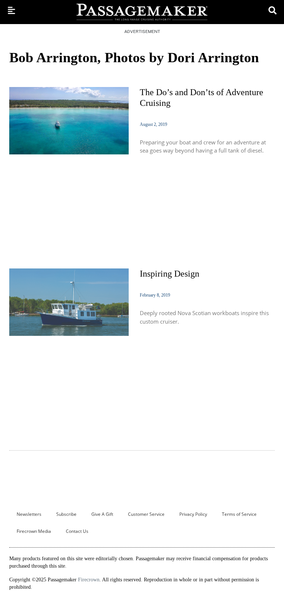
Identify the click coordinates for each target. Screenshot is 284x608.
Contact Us (77, 531)
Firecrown (88, 579)
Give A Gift (102, 514)
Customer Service (146, 514)
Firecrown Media (34, 531)
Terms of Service (239, 514)
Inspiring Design (169, 273)
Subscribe (66, 514)
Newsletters (29, 514)
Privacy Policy (193, 514)
